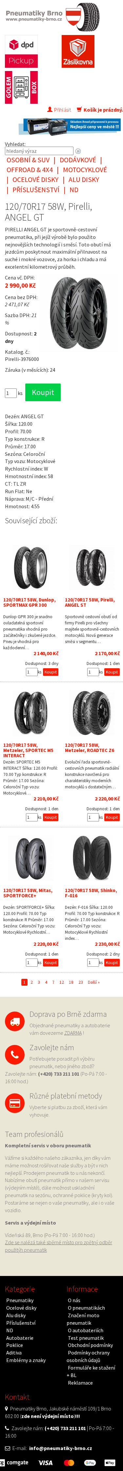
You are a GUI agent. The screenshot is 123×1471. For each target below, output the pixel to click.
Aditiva (14, 1352)
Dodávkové (78, 159)
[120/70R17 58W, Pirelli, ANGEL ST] (92, 568)
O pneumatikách (86, 1307)
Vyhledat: (15, 144)
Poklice (14, 1345)
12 (61, 982)
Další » (94, 982)
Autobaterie (19, 1338)
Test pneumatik (86, 1338)
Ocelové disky (35, 179)
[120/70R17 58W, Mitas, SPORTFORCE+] (30, 858)
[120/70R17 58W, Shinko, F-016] (92, 858)
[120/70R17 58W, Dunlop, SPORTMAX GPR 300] (30, 568)
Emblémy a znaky (26, 1360)
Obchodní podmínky (90, 1345)
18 (71, 982)
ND (74, 189)
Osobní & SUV (28, 159)
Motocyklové (85, 169)
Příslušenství (35, 189)
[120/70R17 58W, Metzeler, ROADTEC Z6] (92, 713)
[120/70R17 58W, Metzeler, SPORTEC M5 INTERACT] (30, 713)
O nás (74, 1300)
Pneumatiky (19, 1300)
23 (80, 982)
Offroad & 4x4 (30, 169)
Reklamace (80, 1382)
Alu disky (84, 179)
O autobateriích (85, 1330)
